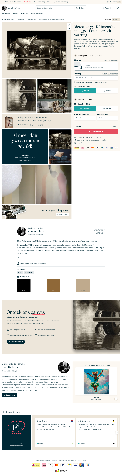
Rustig (20, 273)
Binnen (86, 91)
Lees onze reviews (24, 161)
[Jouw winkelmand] (118, 8)
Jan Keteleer (14, 8)
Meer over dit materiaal (111, 60)
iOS (33, 125)
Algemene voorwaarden (43, 460)
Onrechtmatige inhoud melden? (68, 460)
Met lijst (108, 108)
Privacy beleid (82, 460)
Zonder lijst (87, 108)
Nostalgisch (29, 273)
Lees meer (99, 233)
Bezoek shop (98, 230)
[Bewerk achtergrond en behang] (69, 28)
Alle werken (6, 14)
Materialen (24, 14)
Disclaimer (54, 460)
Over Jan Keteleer (37, 14)
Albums (15, 14)
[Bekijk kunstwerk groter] (69, 24)
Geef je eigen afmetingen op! (91, 82)
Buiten (108, 91)
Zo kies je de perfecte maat (110, 74)
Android (40, 125)
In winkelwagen (98, 131)
